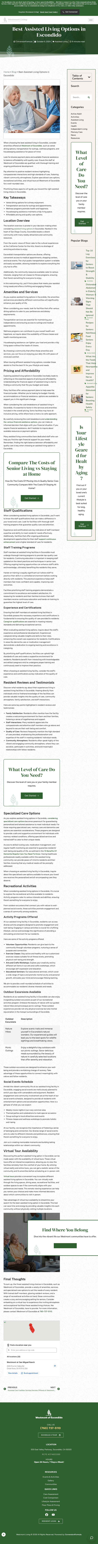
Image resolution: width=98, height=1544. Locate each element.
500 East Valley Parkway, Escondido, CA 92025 (51, 1449)
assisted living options (23, 229)
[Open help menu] (91, 1537)
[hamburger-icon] (91, 20)
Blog (14, 72)
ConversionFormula (73, 1534)
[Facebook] (47, 1515)
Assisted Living (61, 41)
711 (60, 2)
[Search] (89, 97)
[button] (89, 77)
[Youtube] (53, 1515)
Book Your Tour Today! (49, 12)
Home (7, 72)
